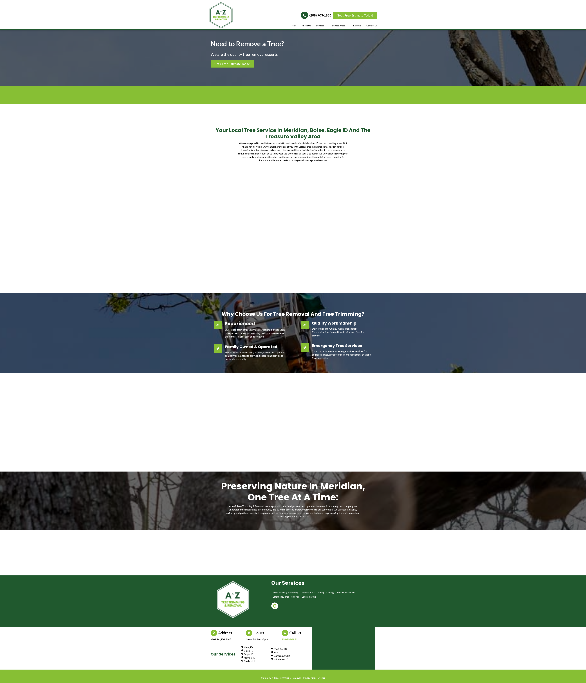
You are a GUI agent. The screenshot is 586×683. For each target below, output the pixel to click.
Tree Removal (308, 592)
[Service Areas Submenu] (347, 25)
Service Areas (338, 25)
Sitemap (322, 677)
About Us (306, 25)
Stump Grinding (326, 592)
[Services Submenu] (326, 25)
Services (320, 25)
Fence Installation (346, 592)
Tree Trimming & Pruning (285, 592)
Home (294, 25)
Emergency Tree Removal (286, 596)
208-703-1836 (289, 639)
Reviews (357, 25)
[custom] (274, 605)
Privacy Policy (309, 677)
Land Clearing (309, 596)
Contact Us (371, 25)
